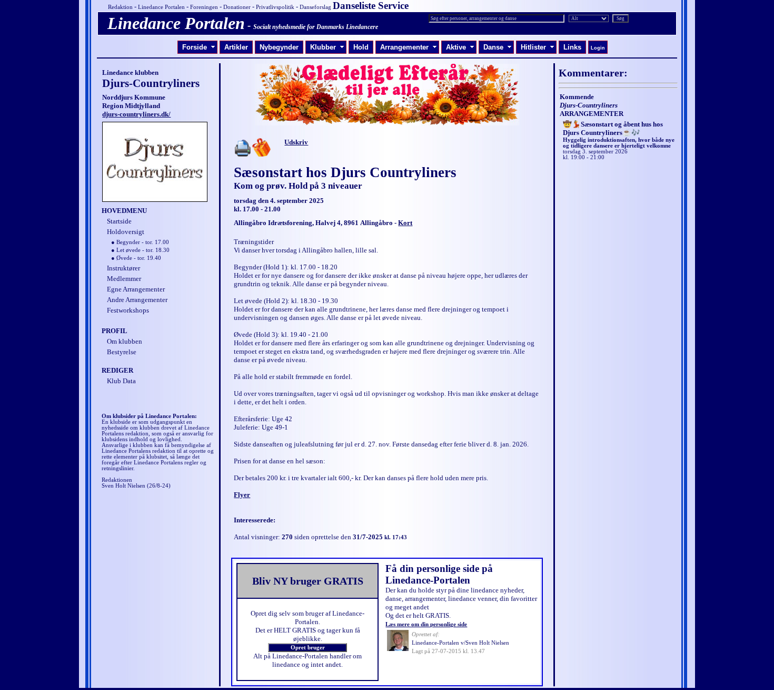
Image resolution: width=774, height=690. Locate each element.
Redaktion (120, 7)
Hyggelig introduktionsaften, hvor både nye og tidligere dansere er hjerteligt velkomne (618, 135)
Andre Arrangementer (137, 300)
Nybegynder (279, 47)
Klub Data (121, 381)
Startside (119, 221)
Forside (198, 47)
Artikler (236, 47)
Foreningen (204, 7)
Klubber (327, 47)
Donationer (237, 7)
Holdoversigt (125, 232)
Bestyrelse (121, 352)
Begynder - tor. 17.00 (142, 242)
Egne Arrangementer (136, 289)
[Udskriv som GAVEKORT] (261, 154)
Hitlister (538, 47)
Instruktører (123, 268)
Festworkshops (128, 310)
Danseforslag (315, 7)
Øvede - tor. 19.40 (138, 258)
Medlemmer (124, 279)
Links (572, 47)
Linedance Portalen (161, 7)
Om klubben (124, 341)
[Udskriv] (243, 154)
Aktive (460, 47)
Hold (361, 47)
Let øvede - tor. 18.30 (143, 250)
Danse (497, 47)
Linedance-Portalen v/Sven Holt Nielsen (460, 643)
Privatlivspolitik (275, 7)
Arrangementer (408, 47)
